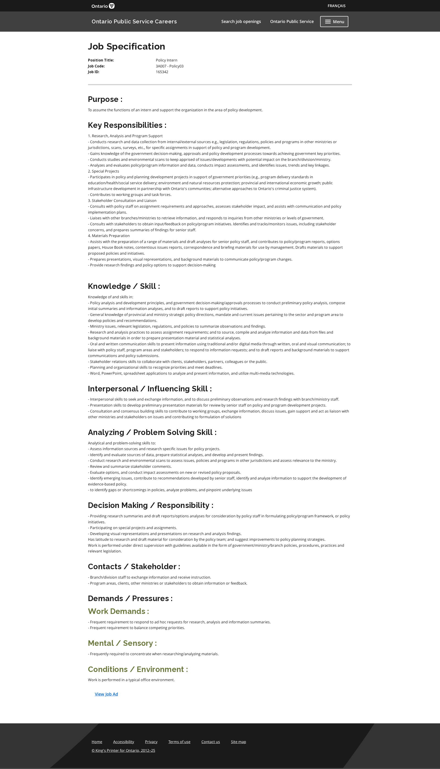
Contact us (210, 741)
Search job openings (241, 21)
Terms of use (179, 741)
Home (97, 741)
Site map (238, 741)
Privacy (151, 741)
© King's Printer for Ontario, (123, 750)
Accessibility (123, 741)
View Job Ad (106, 694)
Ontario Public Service (292, 21)
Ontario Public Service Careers (134, 21)
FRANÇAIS (337, 5)
